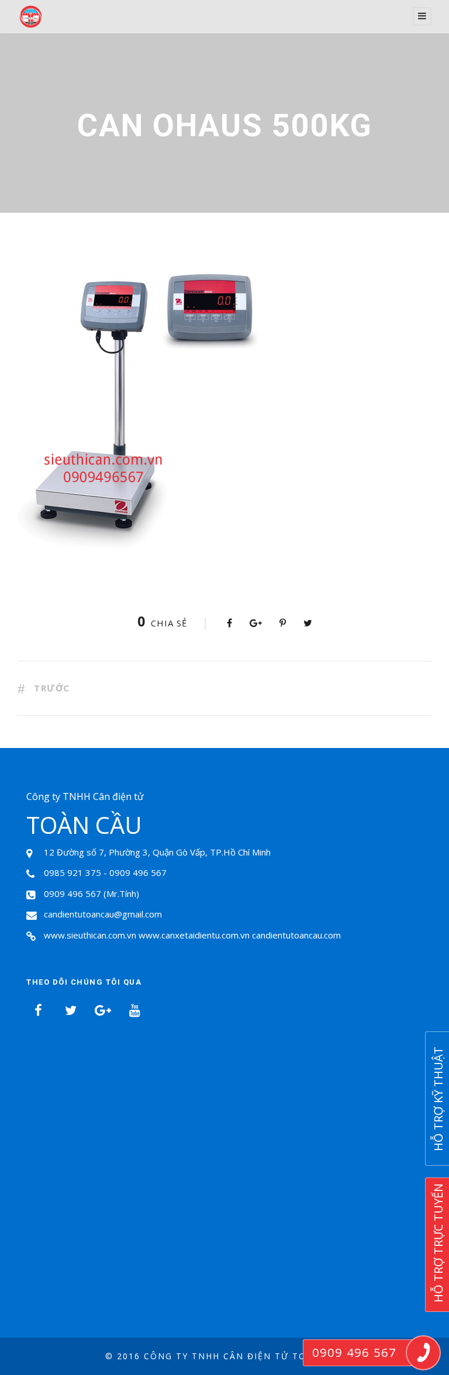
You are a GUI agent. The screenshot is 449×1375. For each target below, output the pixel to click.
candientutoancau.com (296, 935)
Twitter (70, 1010)
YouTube (134, 1010)
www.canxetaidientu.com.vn (194, 935)
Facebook (38, 1010)
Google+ (102, 1010)
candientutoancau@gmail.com (103, 914)
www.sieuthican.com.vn (90, 935)
